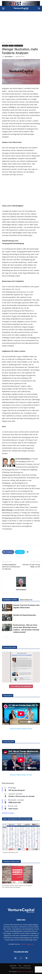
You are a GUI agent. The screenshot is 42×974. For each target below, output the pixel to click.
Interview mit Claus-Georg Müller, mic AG (31, 566)
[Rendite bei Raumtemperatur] (7, 617)
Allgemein (9, 42)
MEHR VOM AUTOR (26, 600)
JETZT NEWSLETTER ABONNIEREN (21, 686)
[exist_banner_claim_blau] (21, 3)
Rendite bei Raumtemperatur (24, 615)
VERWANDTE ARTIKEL (10, 600)
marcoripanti (9, 56)
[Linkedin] (15, 958)
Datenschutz (27, 966)
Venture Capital (18, 45)
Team (20, 966)
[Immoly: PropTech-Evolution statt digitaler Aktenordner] (7, 607)
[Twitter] (21, 958)
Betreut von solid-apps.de (25, 971)
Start (3, 42)
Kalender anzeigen (8, 813)
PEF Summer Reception (17, 790)
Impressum (13, 966)
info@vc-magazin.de (27, 944)
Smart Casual (13, 809)
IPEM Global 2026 (15, 802)
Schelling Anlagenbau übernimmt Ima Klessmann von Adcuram (11, 567)
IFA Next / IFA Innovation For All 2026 (21, 796)
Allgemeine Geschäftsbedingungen (21, 968)
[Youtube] (26, 958)
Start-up (11, 45)
